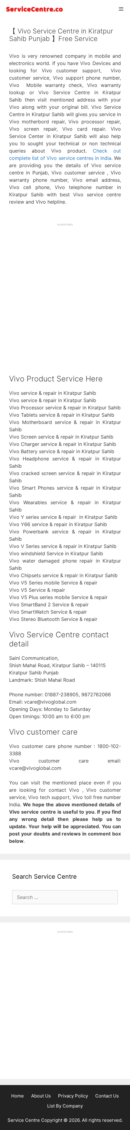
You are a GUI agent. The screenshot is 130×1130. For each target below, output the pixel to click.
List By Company (65, 1106)
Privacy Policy (73, 1096)
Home (17, 1096)
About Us (41, 1096)
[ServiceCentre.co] (33, 8)
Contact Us (107, 1096)
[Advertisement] (65, 291)
